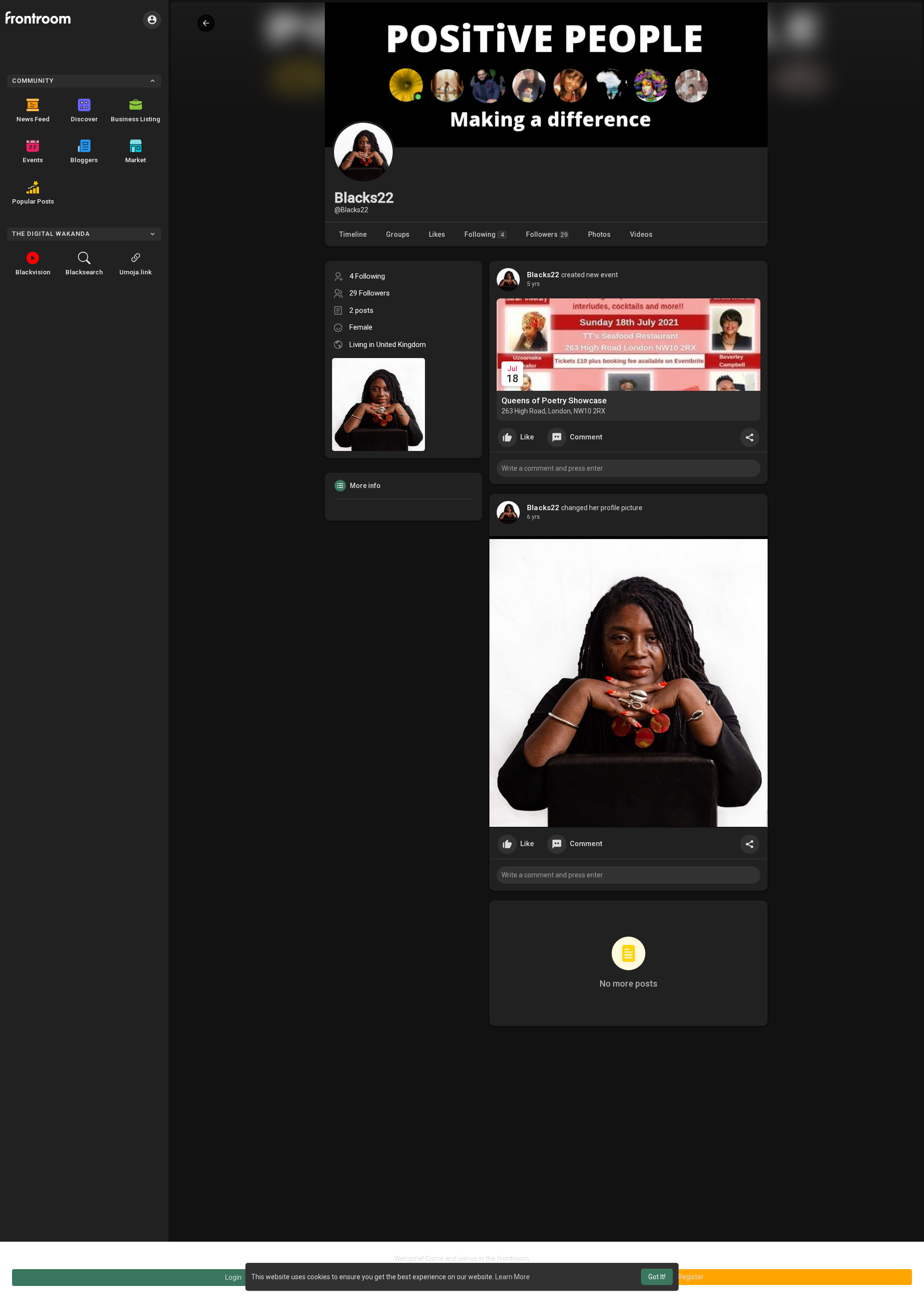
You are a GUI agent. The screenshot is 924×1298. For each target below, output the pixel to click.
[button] (152, 20)
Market (135, 160)
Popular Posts (33, 201)
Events (33, 160)
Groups (398, 234)
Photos (599, 234)
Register (691, 1277)
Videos (641, 234)
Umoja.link (135, 272)
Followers (546, 234)
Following (484, 234)
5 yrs (533, 284)
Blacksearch (84, 272)
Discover (84, 119)
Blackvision (33, 272)
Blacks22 (543, 274)
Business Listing (135, 119)
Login (233, 1277)
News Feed (33, 119)
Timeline (353, 234)
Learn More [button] (512, 1277)
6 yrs (533, 517)
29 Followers (369, 293)
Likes (437, 234)
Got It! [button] (657, 1277)
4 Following (367, 276)
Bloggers (84, 160)
